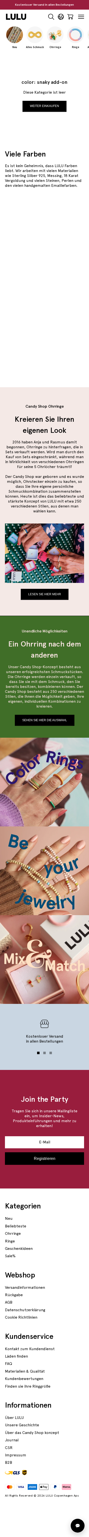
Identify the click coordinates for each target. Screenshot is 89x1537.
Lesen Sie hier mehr (44, 594)
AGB (8, 1302)
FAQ (8, 1363)
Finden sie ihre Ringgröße (27, 1386)
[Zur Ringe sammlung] (44, 307)
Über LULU (14, 1417)
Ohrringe (13, 1233)
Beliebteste (15, 1226)
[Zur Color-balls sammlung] (44, 353)
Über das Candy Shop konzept (32, 1432)
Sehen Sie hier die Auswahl (44, 720)
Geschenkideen (19, 1248)
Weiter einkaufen (44, 106)
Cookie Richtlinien (21, 1317)
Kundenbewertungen (24, 1378)
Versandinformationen (25, 1287)
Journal (12, 1440)
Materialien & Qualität (25, 1371)
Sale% (10, 1256)
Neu (9, 1218)
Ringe (10, 1241)
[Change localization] (61, 17)
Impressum (15, 1455)
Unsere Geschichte (22, 1425)
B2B (8, 1462)
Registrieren (44, 1158)
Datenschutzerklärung (25, 1310)
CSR (9, 1447)
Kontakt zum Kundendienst (30, 1348)
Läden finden (16, 1356)
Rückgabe (14, 1294)
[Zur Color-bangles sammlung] (44, 237)
